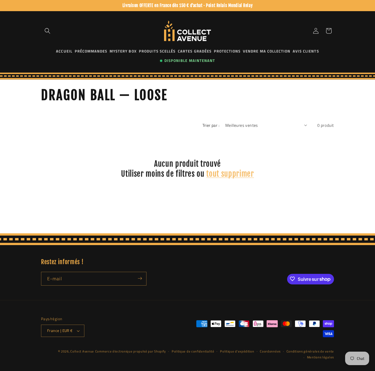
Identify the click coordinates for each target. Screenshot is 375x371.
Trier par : (210, 125)
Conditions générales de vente (310, 351)
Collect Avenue (82, 351)
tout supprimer (230, 173)
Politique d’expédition (237, 351)
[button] (47, 30)
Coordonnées (270, 351)
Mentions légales (320, 357)
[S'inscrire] (139, 278)
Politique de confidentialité (193, 351)
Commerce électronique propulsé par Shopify (130, 351)
